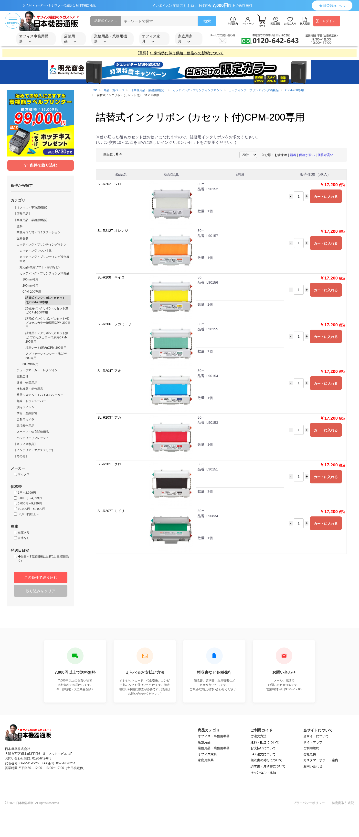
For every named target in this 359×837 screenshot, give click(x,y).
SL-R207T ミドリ (111, 511)
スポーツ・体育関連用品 (33, 432)
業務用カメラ (25, 419)
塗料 (19, 226)
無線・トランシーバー (31, 401)
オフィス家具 (207, 754)
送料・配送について (265, 742)
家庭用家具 (206, 760)
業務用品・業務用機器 (214, 748)
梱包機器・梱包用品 (30, 389)
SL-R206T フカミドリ (114, 324)
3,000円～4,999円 (30, 498)
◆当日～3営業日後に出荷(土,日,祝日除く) (43, 558)
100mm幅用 (30, 279)
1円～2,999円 (27, 492)
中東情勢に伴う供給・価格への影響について (186, 53)
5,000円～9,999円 (30, 503)
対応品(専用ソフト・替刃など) (40, 267)
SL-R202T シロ (109, 184)
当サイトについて (316, 736)
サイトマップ (312, 742)
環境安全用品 (25, 425)
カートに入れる (326, 197)
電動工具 (22, 376)
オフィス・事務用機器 (214, 736)
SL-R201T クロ (109, 464)
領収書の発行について (266, 760)
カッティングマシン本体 (36, 250)
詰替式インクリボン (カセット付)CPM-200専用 (45, 300)
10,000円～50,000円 (31, 509)
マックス (24, 474)
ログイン (329, 21)
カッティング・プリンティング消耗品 (44, 273)
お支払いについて (263, 748)
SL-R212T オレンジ (112, 231)
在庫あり (24, 532)
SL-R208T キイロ (111, 277)
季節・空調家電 (27, 413)
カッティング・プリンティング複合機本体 (44, 259)
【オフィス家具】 (25, 444)
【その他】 (21, 456)
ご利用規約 (311, 748)
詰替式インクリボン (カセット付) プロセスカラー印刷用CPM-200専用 (47, 323)
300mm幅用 (30, 364)
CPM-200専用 (31, 291)
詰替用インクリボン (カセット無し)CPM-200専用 (46, 310)
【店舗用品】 (22, 213)
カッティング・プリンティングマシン (41, 244)
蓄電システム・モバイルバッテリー (40, 395)
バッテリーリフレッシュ (33, 438)
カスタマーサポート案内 (320, 760)
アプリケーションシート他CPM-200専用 (46, 356)
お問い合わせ (312, 766)
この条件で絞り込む (40, 577)
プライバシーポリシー (309, 803)
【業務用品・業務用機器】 (31, 220)
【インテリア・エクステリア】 (34, 450)
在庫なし (24, 538)
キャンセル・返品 (263, 772)
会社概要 (309, 754)
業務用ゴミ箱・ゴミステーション (39, 232)
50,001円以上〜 (28, 514)
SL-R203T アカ (109, 417)
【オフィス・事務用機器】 (31, 207)
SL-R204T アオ (109, 371)
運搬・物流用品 (27, 382)
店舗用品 (204, 742)
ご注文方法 (258, 736)
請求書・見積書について (268, 766)
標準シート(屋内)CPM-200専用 (45, 347)
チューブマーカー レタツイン (37, 370)
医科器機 (22, 238)
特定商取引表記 (343, 803)
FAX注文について (263, 754)
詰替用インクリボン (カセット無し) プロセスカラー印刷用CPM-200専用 (46, 337)
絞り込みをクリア (40, 591)
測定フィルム (25, 407)
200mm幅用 (30, 285)
